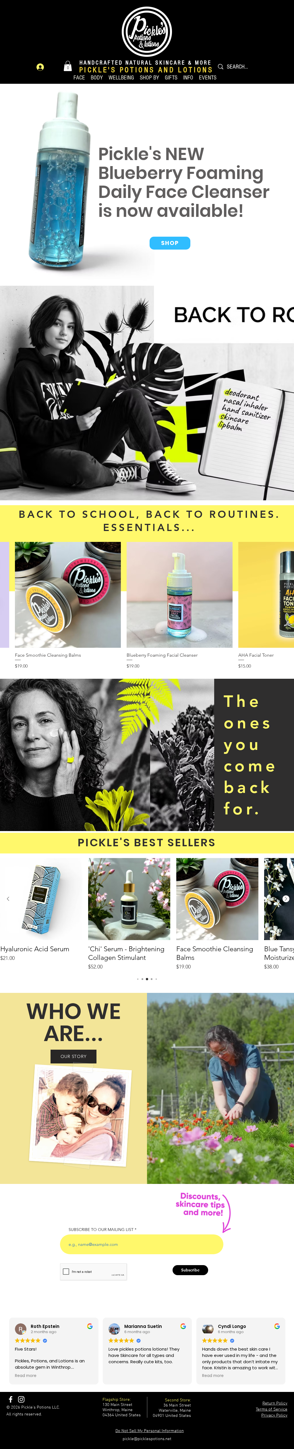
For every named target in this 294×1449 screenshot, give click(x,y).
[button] (67, 66)
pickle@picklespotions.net (147, 1439)
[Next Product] (286, 898)
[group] (147, 914)
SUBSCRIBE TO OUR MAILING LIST (101, 1230)
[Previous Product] (8, 898)
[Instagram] (21, 1399)
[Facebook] (10, 1399)
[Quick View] (68, 595)
